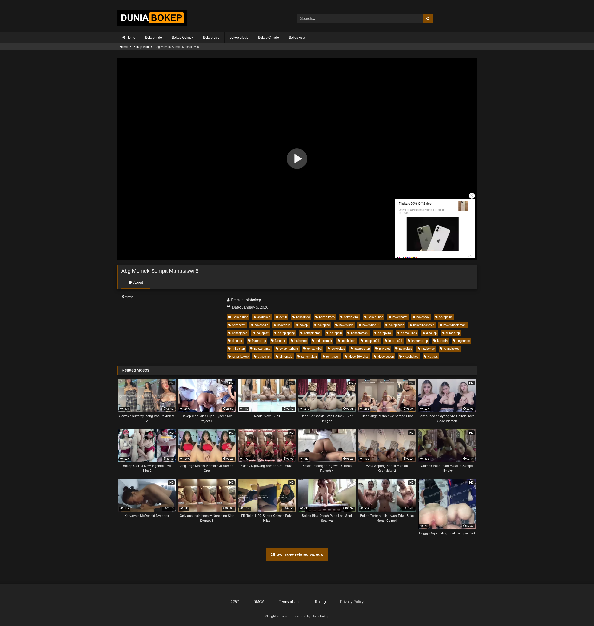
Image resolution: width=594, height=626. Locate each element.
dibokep (431, 333)
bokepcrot (238, 325)
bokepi (304, 325)
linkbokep (238, 348)
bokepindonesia (423, 325)
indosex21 (395, 341)
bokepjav (263, 333)
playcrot (384, 348)
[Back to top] (580, 612)
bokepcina (445, 317)
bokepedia (261, 325)
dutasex (237, 341)
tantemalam (309, 356)
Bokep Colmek (182, 37)
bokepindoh (396, 325)
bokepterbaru (359, 333)
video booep (386, 356)
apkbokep (263, 317)
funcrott (280, 341)
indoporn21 (372, 341)
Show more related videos (297, 554)
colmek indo (409, 333)
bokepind (324, 325)
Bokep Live (211, 37)
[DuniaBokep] (152, 18)
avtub (283, 317)
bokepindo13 (370, 325)
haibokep (300, 341)
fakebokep (259, 341)
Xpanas (433, 356)
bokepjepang (286, 333)
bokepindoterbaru (454, 325)
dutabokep (453, 333)
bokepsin (336, 333)
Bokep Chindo (268, 37)
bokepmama (312, 333)
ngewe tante (262, 348)
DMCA (259, 602)
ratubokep (428, 348)
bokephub (283, 325)
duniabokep (251, 300)
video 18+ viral (358, 356)
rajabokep (405, 348)
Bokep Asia (297, 37)
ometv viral (314, 348)
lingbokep (463, 341)
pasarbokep (362, 348)
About (137, 282)
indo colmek (324, 341)
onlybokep (338, 348)
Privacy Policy (352, 602)
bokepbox (422, 317)
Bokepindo (346, 325)
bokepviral (384, 333)
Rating (320, 602)
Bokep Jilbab (238, 37)
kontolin (442, 341)
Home (130, 37)
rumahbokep (240, 356)
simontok (286, 356)
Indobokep (348, 341)
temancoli (332, 356)
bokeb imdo (327, 317)
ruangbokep (451, 348)
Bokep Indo (153, 37)
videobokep (410, 356)
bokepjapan (239, 333)
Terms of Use (289, 602)
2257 (235, 602)
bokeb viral (351, 317)
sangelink (264, 356)
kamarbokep (419, 341)
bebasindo (303, 317)
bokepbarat (399, 317)
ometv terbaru (288, 348)
